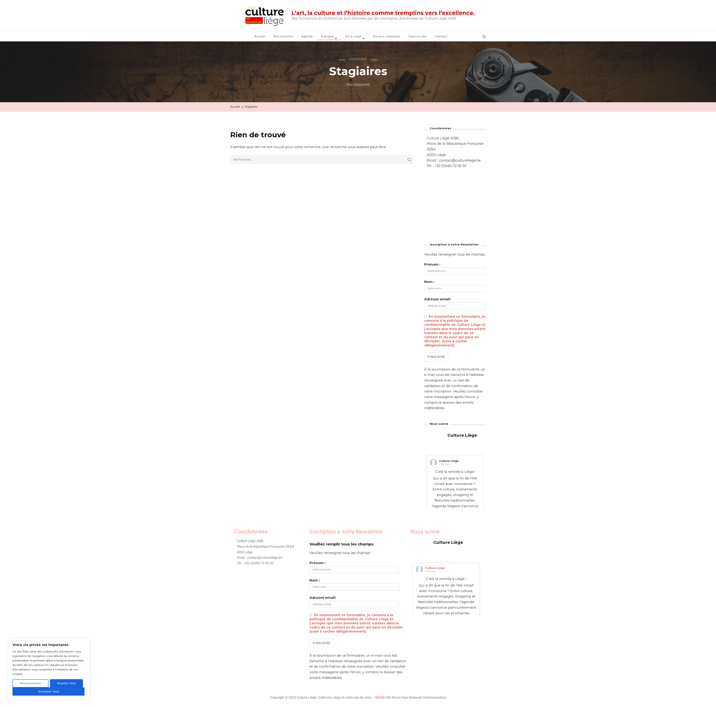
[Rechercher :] (318, 159)
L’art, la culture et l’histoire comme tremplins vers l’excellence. (383, 13)
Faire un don (418, 36)
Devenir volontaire (386, 36)
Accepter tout (48, 691)
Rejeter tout (66, 683)
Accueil (260, 36)
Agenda (307, 36)
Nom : (429, 282)
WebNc (380, 697)
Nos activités (283, 36)
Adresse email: (437, 299)
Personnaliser (30, 683)
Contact (441, 36)
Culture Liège (449, 461)
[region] (48, 669)
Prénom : (432, 264)
